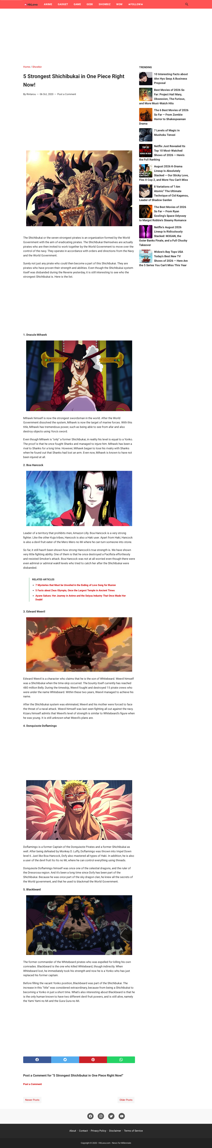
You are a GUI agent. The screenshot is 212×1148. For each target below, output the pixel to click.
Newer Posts (32, 1099)
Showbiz (105, 4)
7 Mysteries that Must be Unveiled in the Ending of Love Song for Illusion (75, 585)
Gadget (63, 4)
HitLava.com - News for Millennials (115, 1143)
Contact (83, 1130)
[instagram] (101, 1116)
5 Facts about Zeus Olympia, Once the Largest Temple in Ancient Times (75, 590)
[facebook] (37, 1059)
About (72, 1130)
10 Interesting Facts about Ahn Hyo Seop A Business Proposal (171, 78)
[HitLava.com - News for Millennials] (30, 4)
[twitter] (65, 1059)
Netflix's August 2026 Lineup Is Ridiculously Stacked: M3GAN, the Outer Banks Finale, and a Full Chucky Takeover (163, 236)
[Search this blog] (187, 4)
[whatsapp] (121, 1059)
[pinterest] (93, 1059)
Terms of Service (133, 1130)
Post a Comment (66, 94)
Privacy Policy (98, 1130)
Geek (90, 4)
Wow (119, 4)
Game (77, 4)
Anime (48, 4)
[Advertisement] (106, 37)
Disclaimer (115, 1130)
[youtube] (122, 1116)
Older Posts (126, 1099)
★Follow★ (135, 4)
